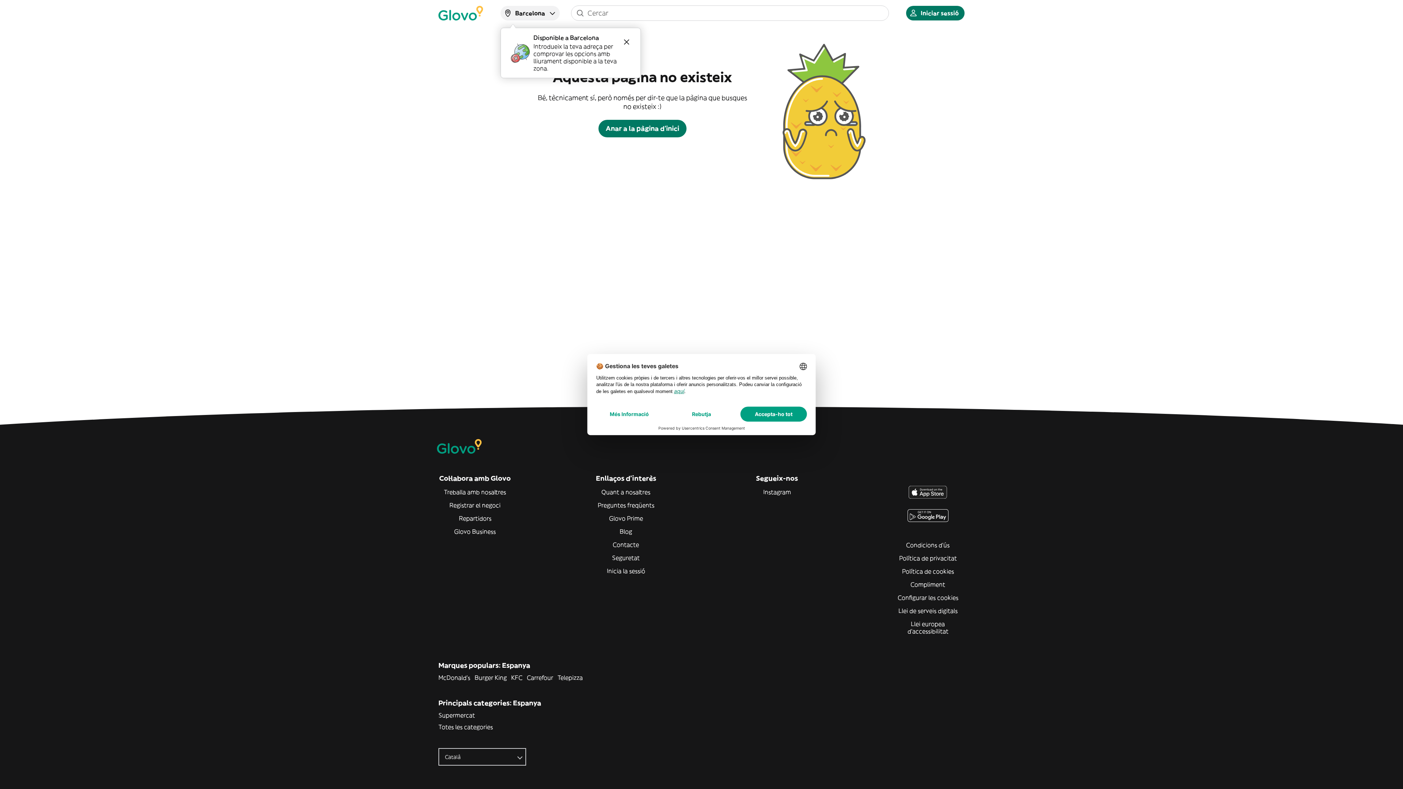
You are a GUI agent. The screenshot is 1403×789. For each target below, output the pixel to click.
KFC (516, 677)
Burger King (491, 677)
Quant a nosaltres (625, 492)
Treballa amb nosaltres (475, 492)
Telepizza (570, 677)
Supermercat (456, 715)
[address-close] (626, 42)
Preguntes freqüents (626, 505)
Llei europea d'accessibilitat (928, 627)
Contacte (626, 544)
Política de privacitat (928, 558)
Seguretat (626, 557)
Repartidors (475, 518)
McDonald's (454, 677)
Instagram (777, 492)
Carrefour (540, 677)
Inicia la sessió (626, 571)
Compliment (927, 584)
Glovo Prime (626, 518)
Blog (626, 531)
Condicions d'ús (928, 545)
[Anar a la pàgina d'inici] (460, 13)
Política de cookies (928, 571)
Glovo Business (475, 531)
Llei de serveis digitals (928, 610)
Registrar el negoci (475, 505)
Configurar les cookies (928, 597)
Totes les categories (465, 727)
